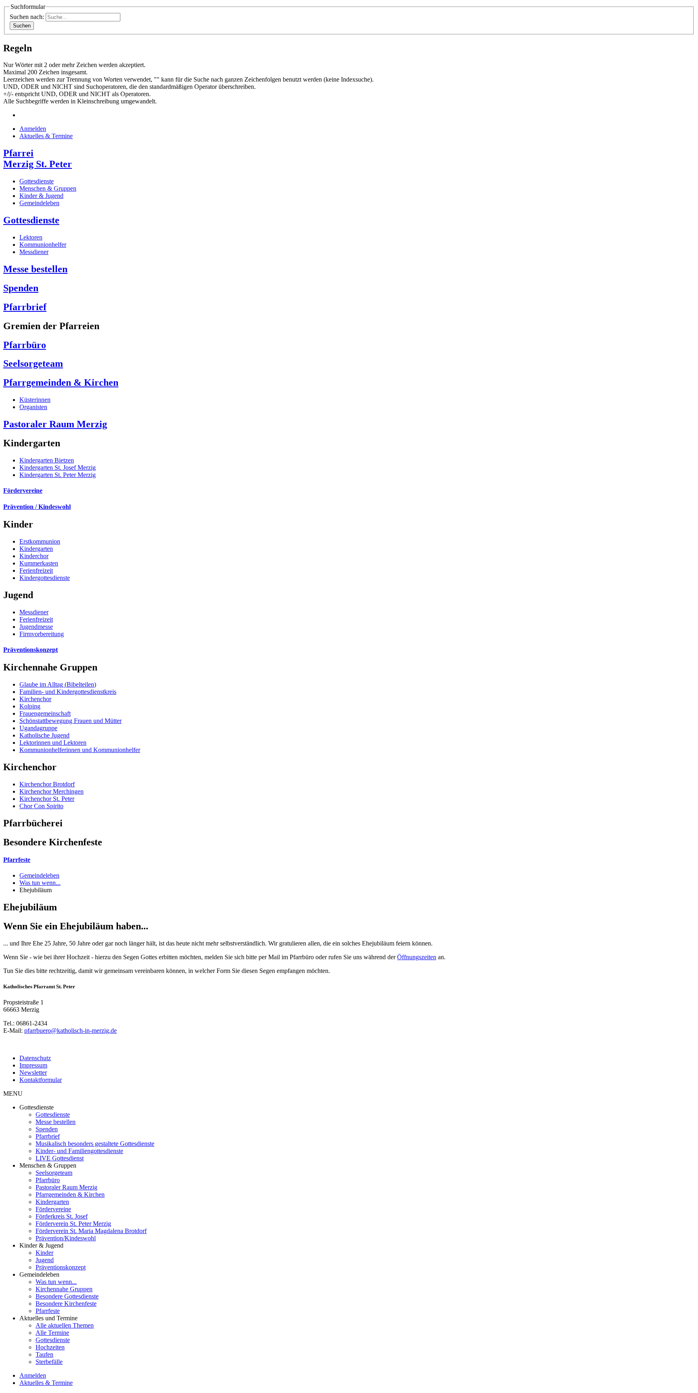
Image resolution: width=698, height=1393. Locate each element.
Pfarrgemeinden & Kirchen (60, 382)
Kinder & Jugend (41, 195)
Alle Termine (52, 1332)
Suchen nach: (27, 16)
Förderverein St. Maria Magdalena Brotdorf (91, 1230)
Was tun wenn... (40, 882)
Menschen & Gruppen (47, 188)
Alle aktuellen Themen (65, 1325)
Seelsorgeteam (33, 363)
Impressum (33, 1065)
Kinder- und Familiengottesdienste (79, 1150)
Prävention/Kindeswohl (66, 1238)
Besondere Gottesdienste (67, 1296)
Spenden (20, 288)
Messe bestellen (35, 269)
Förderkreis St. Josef (62, 1216)
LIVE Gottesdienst (60, 1158)
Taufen (44, 1354)
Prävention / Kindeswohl (37, 506)
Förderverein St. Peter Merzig (73, 1223)
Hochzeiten (50, 1347)
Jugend (45, 1259)
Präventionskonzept (30, 649)
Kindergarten (52, 1201)
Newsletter (33, 1072)
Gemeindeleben (39, 203)
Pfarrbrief (24, 307)
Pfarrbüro (24, 345)
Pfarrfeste (16, 859)
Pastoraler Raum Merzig (55, 424)
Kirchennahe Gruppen (64, 1289)
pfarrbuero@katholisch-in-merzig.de (70, 1030)
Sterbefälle (49, 1361)
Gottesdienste (36, 181)
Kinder (44, 1252)
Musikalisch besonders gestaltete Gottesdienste (95, 1143)
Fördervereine (22, 490)
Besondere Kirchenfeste (66, 1303)
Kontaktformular (40, 1079)
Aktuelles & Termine (46, 135)
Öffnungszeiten (416, 957)
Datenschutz (35, 1058)
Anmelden (32, 128)
